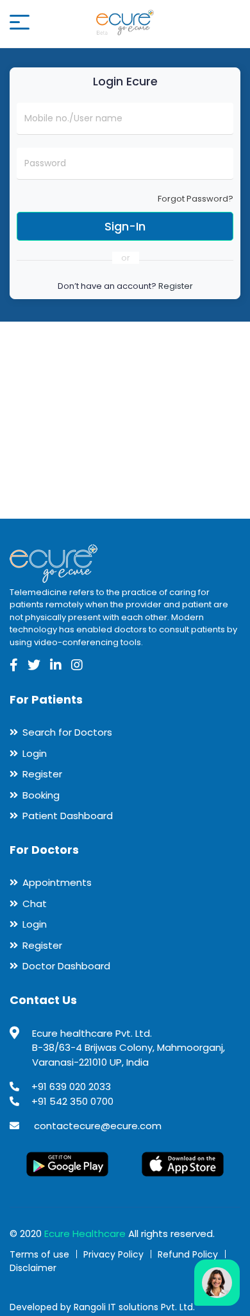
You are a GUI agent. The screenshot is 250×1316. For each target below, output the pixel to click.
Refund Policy (188, 1254)
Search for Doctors (67, 732)
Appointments (57, 882)
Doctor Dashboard (66, 966)
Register (175, 286)
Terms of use (39, 1254)
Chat (34, 903)
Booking (41, 795)
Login (34, 753)
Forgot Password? (195, 199)
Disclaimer (33, 1267)
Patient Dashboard (67, 815)
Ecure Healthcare (85, 1233)
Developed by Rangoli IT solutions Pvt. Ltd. (102, 1307)
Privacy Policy (113, 1254)
